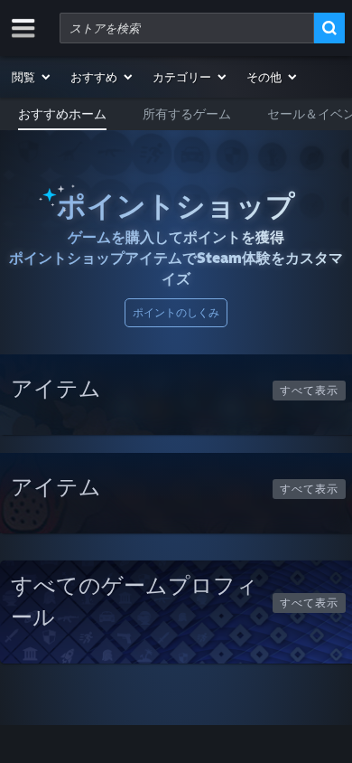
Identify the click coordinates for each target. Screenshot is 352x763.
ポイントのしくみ (176, 312)
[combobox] (187, 28)
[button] (32, 77)
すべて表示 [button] (309, 390)
